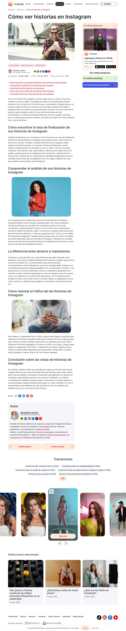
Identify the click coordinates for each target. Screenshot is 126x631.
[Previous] (60, 543)
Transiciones (38, 4)
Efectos (50, 4)
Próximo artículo (57, 447)
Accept (85, 628)
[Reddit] (31, 395)
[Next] (66, 543)
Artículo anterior (25, 447)
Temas (28, 4)
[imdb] (21, 418)
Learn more (95, 628)
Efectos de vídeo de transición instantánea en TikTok (78, 474)
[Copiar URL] (15, 395)
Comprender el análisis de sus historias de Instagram (32, 85)
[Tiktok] (99, 617)
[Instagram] (104, 617)
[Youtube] (115, 617)
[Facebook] (19, 395)
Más (63, 478)
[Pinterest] (27, 395)
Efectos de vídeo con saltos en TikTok (42, 474)
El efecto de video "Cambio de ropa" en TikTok (42, 466)
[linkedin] (25, 418)
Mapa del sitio (78, 616)
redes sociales (27, 65)
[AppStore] (100, 66)
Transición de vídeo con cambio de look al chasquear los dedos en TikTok (84, 470)
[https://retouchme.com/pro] (52, 623)
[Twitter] (23, 395)
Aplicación (66, 616)
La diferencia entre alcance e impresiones (27, 88)
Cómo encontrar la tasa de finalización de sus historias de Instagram (38, 82)
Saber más (33, 532)
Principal (11, 10)
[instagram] (29, 418)
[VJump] (16, 3)
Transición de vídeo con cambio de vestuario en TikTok (35, 470)
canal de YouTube (42, 429)
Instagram (46, 427)
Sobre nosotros (91, 4)
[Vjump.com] (90, 54)
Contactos (78, 4)
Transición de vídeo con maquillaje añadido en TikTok (81, 466)
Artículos (59, 4)
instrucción (40, 65)
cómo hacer (14, 65)
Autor (68, 4)
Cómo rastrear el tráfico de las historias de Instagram (32, 91)
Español (107, 4)
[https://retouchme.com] (32, 623)
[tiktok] (36, 418)
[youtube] (40, 418)
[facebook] (33, 418)
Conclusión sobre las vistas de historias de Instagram (32, 94)
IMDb (34, 435)
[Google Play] (111, 66)
